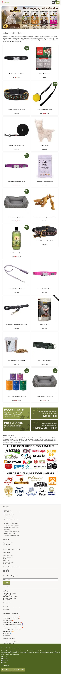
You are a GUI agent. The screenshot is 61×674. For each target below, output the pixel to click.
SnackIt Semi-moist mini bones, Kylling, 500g (16, 360)
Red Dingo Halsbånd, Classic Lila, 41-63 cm (16, 181)
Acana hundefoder (6, 618)
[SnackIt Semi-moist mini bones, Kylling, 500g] (16, 345)
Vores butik (5, 591)
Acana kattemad (15, 618)
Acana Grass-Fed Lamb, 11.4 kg (10, 641)
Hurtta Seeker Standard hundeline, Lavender (16, 288)
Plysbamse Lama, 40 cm (44, 145)
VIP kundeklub (6, 599)
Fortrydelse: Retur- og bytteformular (11, 607)
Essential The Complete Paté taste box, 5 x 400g (16, 396)
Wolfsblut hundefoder (7, 631)
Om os (4, 590)
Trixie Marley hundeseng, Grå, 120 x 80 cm (16, 217)
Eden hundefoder (6, 635)
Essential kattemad (17, 622)
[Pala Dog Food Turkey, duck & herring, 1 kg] (44, 166)
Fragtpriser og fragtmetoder (9, 593)
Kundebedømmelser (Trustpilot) (10, 596)
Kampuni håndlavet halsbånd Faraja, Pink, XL (44, 240)
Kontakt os (5, 606)
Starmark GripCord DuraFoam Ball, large (44, 109)
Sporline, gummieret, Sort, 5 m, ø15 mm (16, 145)
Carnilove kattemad (17, 626)
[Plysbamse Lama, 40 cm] (44, 130)
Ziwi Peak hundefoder (7, 624)
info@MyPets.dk (15, 523)
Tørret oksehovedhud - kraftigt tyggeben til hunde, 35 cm (45, 217)
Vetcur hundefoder (6, 629)
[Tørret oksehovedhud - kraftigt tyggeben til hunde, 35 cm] (44, 202)
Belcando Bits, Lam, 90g (44, 324)
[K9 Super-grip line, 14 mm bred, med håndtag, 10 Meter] (16, 309)
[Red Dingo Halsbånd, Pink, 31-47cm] (44, 273)
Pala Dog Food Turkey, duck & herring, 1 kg (44, 181)
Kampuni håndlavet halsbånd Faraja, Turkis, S (16, 109)
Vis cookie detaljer (5, 665)
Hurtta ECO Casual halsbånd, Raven (44, 360)
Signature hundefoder (7, 620)
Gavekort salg (6, 609)
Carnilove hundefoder (7, 626)
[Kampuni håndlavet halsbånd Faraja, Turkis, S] (16, 94)
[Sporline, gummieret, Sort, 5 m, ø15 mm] (16, 130)
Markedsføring (5, 658)
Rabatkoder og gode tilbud (9, 598)
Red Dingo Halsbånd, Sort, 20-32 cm (16, 73)
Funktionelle (5, 660)
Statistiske (4, 662)
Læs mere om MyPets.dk (16, 41)
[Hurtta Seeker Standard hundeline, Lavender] (16, 273)
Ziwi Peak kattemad (17, 624)
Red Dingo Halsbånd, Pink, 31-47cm (45, 288)
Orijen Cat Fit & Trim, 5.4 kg (44, 73)
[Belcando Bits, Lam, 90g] (44, 309)
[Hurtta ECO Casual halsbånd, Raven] (44, 345)
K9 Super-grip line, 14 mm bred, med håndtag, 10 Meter (16, 324)
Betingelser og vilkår (7, 595)
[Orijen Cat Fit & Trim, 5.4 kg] (44, 58)
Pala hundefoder (6, 633)
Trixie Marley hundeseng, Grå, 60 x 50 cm (45, 396)
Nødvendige (5, 656)
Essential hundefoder (7, 622)
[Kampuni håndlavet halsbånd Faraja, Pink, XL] (44, 231)
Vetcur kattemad (15, 629)
